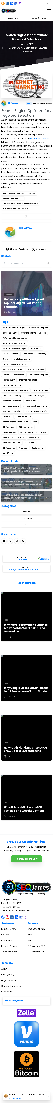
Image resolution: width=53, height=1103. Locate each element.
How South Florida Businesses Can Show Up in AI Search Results (26, 749)
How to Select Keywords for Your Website (19, 193)
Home (23, 44)
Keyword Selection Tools (12, 198)
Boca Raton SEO (10, 353)
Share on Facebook (19, 249)
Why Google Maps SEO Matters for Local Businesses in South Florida (26, 689)
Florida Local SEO (36, 369)
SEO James (29, 442)
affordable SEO (10, 333)
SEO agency (8, 427)
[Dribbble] (23, 541)
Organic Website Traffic (36, 411)
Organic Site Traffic (12, 411)
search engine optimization (15, 421)
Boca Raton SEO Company (34, 353)
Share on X (41, 249)
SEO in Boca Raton (11, 442)
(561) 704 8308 (41, 18)
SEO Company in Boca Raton (33, 432)
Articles (26, 511)
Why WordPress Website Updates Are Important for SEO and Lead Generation (25, 628)
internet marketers (28, 380)
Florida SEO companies (13, 374)
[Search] (49, 3)
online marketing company (35, 406)
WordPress (8, 453)
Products (7, 416)
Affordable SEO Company (14, 343)
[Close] (47, 1096)
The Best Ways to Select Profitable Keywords (20, 203)
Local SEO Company (12, 395)
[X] (10, 541)
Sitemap (23, 448)
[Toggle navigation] (49, 11)
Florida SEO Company (38, 374)
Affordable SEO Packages (14, 348)
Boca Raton (35, 348)
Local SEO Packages (35, 395)
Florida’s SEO (9, 380)
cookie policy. (15, 1098)
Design (6, 359)
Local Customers (40, 390)
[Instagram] (16, 541)
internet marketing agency (15, 390)
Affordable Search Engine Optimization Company (25, 327)
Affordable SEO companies (15, 338)
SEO (31, 44)
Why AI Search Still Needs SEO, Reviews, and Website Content (24, 809)
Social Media (37, 448)
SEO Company (9, 432)
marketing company (12, 401)
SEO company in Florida (13, 437)
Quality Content (23, 416)
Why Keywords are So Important (15, 208)
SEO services (9, 448)
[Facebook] (3, 541)
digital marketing (22, 359)
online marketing (11, 406)
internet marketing (12, 385)
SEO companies (26, 427)
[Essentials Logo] (26, 887)
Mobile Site (31, 401)
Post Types (27, 518)
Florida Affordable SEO (13, 369)
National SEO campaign (40, 138)
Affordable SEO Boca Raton (33, 333)
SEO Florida (34, 437)
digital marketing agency (14, 364)
